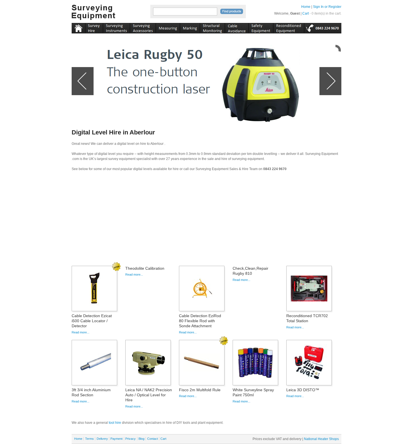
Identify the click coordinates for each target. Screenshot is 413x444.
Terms (89, 438)
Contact (152, 438)
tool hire (115, 423)
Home (305, 7)
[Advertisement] (206, 220)
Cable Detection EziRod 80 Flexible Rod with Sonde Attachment (200, 320)
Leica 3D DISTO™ (302, 390)
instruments (94, 27)
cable (236, 27)
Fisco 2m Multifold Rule (200, 390)
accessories (143, 27)
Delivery (102, 438)
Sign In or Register (327, 7)
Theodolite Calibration (144, 268)
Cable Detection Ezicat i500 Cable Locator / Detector (92, 320)
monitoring (212, 27)
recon (288, 27)
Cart (305, 13)
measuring (168, 27)
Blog (141, 438)
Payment (116, 438)
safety (260, 27)
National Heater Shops (321, 439)
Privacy (130, 438)
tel (322, 27)
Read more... (80, 332)
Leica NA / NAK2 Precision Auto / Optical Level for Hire (148, 395)
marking (190, 27)
